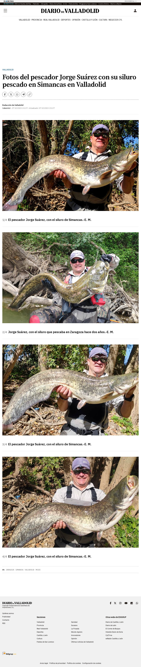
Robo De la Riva (56, 4)
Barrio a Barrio (116, 4)
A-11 (65, 4)
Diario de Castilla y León (115, 622)
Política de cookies (74, 663)
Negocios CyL (115, 20)
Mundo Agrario (76, 632)
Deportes (65, 20)
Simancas (19, 570)
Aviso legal (44, 663)
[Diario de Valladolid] (70, 11)
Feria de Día (73, 4)
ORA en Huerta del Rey (22, 4)
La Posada (75, 629)
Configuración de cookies (91, 663)
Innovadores (75, 635)
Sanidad (74, 622)
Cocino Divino (103, 4)
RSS (3, 623)
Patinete (36, 4)
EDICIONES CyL (130, 1)
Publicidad (6, 617)
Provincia (37, 20)
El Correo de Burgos (113, 629)
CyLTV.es (109, 635)
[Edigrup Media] (9, 653)
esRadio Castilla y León (114, 639)
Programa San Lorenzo (88, 4)
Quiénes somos (8, 613)
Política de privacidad (57, 663)
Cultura (103, 20)
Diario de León (111, 625)
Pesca (38, 570)
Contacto (5, 620)
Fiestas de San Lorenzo (45, 642)
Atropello (44, 4)
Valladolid (24, 20)
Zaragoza (10, 570)
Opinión (76, 20)
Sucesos (74, 625)
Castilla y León (89, 20)
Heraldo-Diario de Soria (114, 632)
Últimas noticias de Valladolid (82, 642)
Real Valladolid (51, 20)
